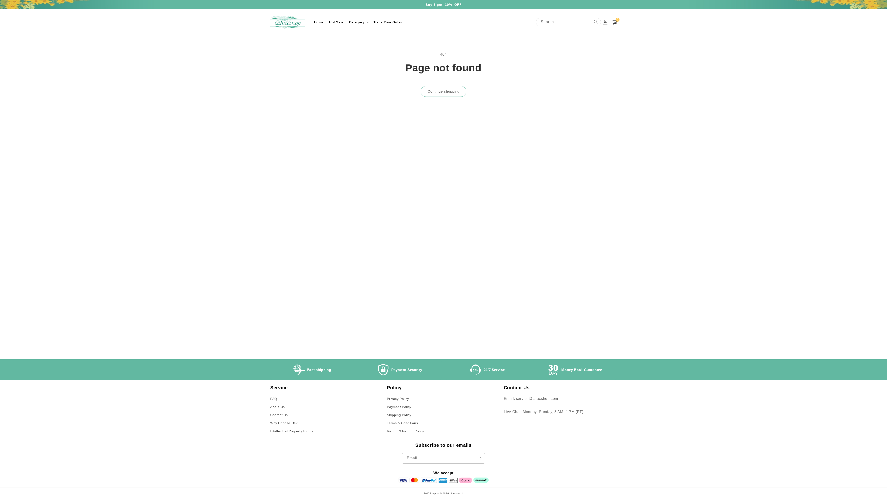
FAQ (273, 399)
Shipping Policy (399, 415)
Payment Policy (399, 407)
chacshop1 (456, 493)
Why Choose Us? (284, 423)
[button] (358, 22)
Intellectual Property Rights (291, 431)
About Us (277, 407)
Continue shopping (443, 91)
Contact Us (279, 415)
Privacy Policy (398, 399)
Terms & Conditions (402, 423)
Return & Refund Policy (405, 431)
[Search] (596, 22)
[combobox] (568, 22)
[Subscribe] (480, 458)
